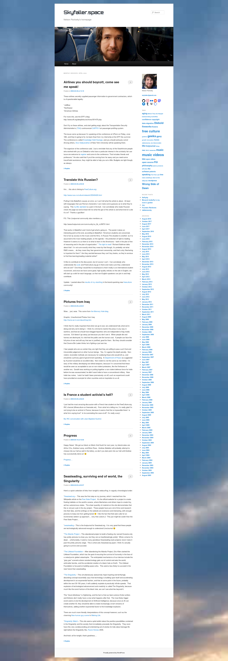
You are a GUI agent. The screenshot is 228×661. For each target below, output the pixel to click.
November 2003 (147, 468)
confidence (146, 119)
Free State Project (89, 499)
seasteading (69, 525)
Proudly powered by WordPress (114, 653)
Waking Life (95, 615)
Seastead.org (69, 496)
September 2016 (148, 231)
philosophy (147, 165)
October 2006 (147, 380)
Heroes (96, 630)
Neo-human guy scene (80, 615)
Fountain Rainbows (149, 207)
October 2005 (147, 410)
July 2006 (145, 387)
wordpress (152, 180)
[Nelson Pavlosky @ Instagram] (147, 100)
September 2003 (148, 473)
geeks (152, 136)
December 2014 (147, 244)
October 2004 (147, 440)
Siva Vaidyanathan (83, 142)
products (160, 166)
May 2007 (145, 362)
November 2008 (147, 329)
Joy (143, 205)
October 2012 (147, 287)
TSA (79, 128)
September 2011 (148, 312)
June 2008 (145, 339)
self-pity (144, 169)
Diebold (159, 123)
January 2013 (147, 284)
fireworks (147, 126)
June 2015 (145, 239)
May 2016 (145, 234)
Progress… (68, 459)
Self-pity (145, 197)
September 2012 (148, 289)
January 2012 (147, 302)
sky (149, 168)
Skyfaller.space (84, 12)
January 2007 (147, 372)
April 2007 (145, 365)
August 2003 (146, 475)
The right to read (104, 244)
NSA (143, 159)
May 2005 (145, 422)
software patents (149, 171)
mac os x (145, 150)
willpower (145, 181)
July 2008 (145, 337)
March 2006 (146, 397)
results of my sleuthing (93, 282)
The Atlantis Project (71, 534)
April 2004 (145, 455)
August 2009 (146, 317)
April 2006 (145, 395)
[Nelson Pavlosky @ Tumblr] (147, 104)
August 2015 (146, 236)
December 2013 (147, 261)
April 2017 (145, 229)
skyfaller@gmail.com (149, 95)
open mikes (150, 159)
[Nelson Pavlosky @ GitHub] (143, 100)
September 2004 (148, 442)
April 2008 (145, 344)
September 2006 (148, 382)
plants (155, 166)
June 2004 (145, 450)
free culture (151, 131)
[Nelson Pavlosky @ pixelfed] (143, 104)
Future (90, 630)
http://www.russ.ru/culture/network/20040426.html (83, 195)
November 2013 (147, 264)
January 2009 (147, 324)
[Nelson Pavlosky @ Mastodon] (159, 100)
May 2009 (145, 319)
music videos (153, 154)
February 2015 (147, 241)
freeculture (128, 282)
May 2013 (145, 274)
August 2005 (146, 415)
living (157, 146)
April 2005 (145, 425)
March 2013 (146, 279)
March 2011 (146, 314)
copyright (155, 119)
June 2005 (145, 420)
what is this (156, 178)
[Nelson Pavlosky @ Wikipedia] (151, 104)
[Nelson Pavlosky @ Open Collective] (155, 104)
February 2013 (147, 282)
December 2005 (147, 405)
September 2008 (148, 334)
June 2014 (145, 254)
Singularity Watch (71, 621)
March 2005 (146, 427)
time (161, 174)
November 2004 (147, 437)
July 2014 (145, 251)
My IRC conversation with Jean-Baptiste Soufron (82, 418)
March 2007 (146, 367)
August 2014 (146, 249)
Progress (70, 435)
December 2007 (147, 354)
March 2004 (146, 457)
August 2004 (146, 445)
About (74, 64)
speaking (146, 174)
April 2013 (145, 276)
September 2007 (148, 357)
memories (153, 150)
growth (144, 140)
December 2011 (147, 304)
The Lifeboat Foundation (73, 551)
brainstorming (146, 116)
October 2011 (147, 309)
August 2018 (146, 219)
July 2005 (145, 417)
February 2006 (147, 400)
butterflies (154, 116)
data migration (148, 123)
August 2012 (146, 292)
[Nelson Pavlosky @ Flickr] (151, 100)
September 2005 (148, 412)
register (83, 154)
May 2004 (145, 452)
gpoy (159, 136)
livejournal (150, 146)
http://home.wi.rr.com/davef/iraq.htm (77, 320)
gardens (144, 136)
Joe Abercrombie (156, 143)
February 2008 (147, 349)
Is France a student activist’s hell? (88, 394)
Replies (67, 168)
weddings (149, 178)
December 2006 (147, 375)
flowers (155, 126)
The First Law (155, 175)
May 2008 (145, 342)
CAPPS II (96, 128)
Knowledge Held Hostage (93, 140)
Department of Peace (113, 357)
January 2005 (147, 432)
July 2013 (145, 269)
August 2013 (146, 266)
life (143, 145)
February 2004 (147, 460)
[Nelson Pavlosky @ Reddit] (155, 100)
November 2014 (147, 246)
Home (66, 64)
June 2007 (145, 359)
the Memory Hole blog (99, 311)
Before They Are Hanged (155, 114)
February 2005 (147, 430)
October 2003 (147, 470)
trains (144, 178)
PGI (156, 162)
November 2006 (147, 377)
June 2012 (145, 297)
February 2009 (147, 322)
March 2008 (146, 347)
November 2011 (147, 307)
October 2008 (147, 332)
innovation (150, 140)
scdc (78, 264)
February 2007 (147, 370)
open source (148, 162)
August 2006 (146, 385)
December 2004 (147, 435)
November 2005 (147, 407)
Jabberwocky (146, 143)
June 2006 (145, 390)
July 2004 (145, 447)
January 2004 (147, 463)
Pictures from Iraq (77, 301)
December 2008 (147, 327)
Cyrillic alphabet (80, 206)
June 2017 (145, 226)
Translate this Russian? (81, 179)
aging (144, 113)
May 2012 (145, 299)
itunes (156, 140)
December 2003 (147, 465)
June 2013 (145, 271)
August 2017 (146, 224)
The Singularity (70, 574)
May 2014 (145, 256)
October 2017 (147, 221)
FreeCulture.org (90, 189)
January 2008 (147, 352)
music (160, 150)
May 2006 (145, 392)
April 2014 (145, 259)
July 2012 (145, 294)
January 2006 (147, 402)
